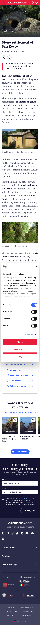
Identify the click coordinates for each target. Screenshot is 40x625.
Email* (4, 488)
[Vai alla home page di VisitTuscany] (17, 3)
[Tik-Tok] (17, 533)
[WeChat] (32, 533)
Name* (4, 479)
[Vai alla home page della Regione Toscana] (8, 585)
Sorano (8, 188)
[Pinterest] (22, 533)
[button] (20, 547)
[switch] (34, 312)
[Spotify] (3, 539)
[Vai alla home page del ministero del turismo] (27, 585)
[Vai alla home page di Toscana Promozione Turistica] (29, 595)
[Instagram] (13, 533)
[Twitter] (8, 533)
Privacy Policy (29, 498)
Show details (28, 335)
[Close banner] (36, 266)
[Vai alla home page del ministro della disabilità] (27, 581)
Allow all (20, 342)
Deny (20, 356)
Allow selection (20, 349)
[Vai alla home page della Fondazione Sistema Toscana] (11, 595)
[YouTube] (26, 533)
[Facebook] (3, 533)
